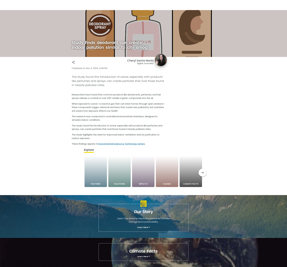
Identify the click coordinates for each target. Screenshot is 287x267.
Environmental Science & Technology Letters (121, 143)
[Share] (73, 62)
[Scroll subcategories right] (203, 173)
